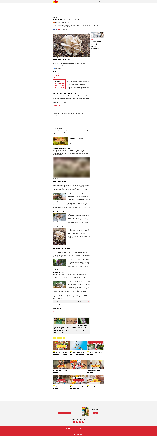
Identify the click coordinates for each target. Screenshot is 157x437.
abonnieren (95, 413)
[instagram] (77, 421)
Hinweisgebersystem (94, 428)
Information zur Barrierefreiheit (86, 428)
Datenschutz (73, 428)
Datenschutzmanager (78, 428)
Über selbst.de (70, 430)
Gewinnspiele (82, 430)
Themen (78, 430)
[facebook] (74, 421)
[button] (71, 74)
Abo (64, 2)
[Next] (89, 45)
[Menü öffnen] (103, 1)
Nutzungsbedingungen (67, 428)
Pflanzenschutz (60, 15)
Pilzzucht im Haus (56, 75)
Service (60, 2)
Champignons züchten (57, 311)
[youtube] (83, 421)
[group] (71, 49)
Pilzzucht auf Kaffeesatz (59, 85)
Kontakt (86, 430)
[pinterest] (80, 421)
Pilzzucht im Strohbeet (59, 87)
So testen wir (75, 430)
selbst (54, 15)
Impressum (62, 428)
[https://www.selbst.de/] (55, 1)
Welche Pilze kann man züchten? (59, 73)
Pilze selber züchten (58, 103)
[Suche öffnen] (99, 1)
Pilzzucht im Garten (58, 105)
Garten (56, 15)
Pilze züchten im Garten (57, 77)
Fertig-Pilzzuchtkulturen (59, 83)
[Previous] (54, 45)
